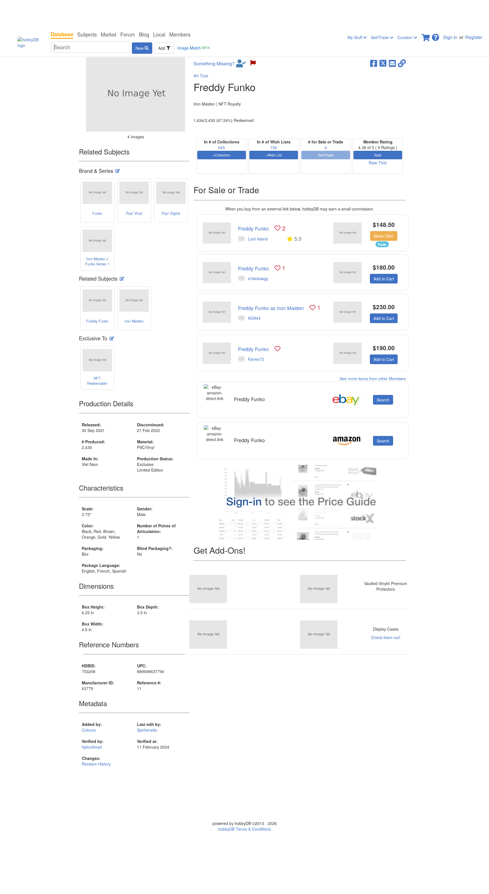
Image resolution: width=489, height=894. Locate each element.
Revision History (96, 764)
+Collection (221, 154)
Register (473, 37)
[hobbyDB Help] (435, 36)
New (140, 48)
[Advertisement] (244, 14)
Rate (377, 154)
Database (62, 34)
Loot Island (258, 239)
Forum (127, 34)
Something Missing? (214, 64)
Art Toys (201, 75)
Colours (89, 730)
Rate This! (378, 163)
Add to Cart (384, 278)
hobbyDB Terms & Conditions (244, 829)
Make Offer (384, 236)
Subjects (87, 34)
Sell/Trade (380, 37)
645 (221, 147)
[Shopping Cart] (426, 36)
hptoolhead (92, 747)
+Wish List (274, 154)
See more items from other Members (373, 378)
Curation (405, 37)
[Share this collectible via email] (392, 62)
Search (383, 400)
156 (273, 147)
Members (179, 34)
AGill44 (254, 318)
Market (108, 34)
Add (162, 48)
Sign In (450, 37)
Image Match (193, 48)
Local (159, 34)
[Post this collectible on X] (383, 62)
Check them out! (385, 637)
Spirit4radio (147, 730)
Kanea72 (256, 359)
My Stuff (355, 37)
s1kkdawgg (258, 278)
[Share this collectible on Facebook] (373, 62)
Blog (144, 34)
